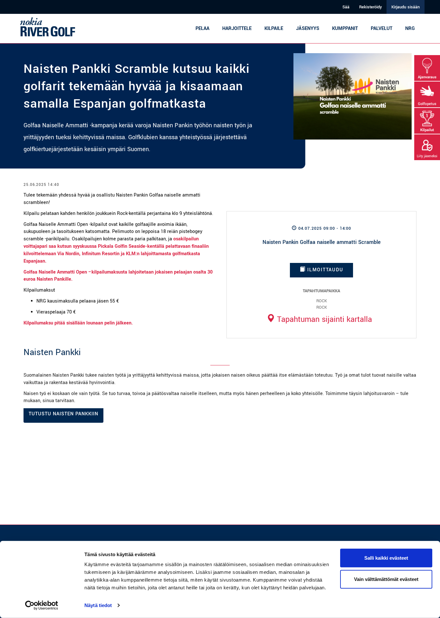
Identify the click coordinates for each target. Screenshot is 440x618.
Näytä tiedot (98, 605)
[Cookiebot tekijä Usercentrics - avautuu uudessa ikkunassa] (42, 605)
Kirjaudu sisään (405, 7)
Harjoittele (237, 28)
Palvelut (381, 28)
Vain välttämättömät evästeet (386, 579)
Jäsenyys (307, 28)
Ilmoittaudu (324, 269)
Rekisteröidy (370, 7)
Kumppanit (345, 28)
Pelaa (202, 28)
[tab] (319, 319)
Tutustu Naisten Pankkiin (63, 413)
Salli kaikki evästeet (386, 558)
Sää (345, 7)
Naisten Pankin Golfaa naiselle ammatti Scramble (322, 242)
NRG (410, 28)
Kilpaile (273, 28)
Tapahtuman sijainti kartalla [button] (323, 319)
